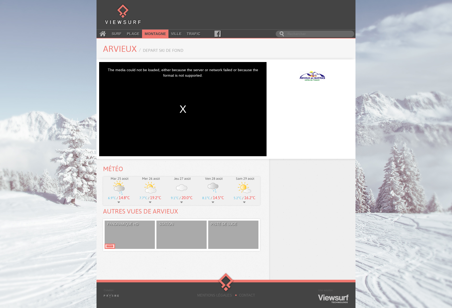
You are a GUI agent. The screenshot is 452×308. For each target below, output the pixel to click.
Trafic (193, 34)
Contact (247, 295)
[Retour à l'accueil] (123, 14)
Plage (133, 34)
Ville (176, 34)
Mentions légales (214, 295)
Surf (117, 34)
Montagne (155, 34)
